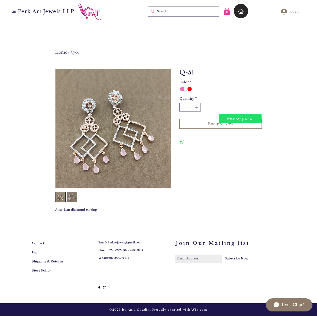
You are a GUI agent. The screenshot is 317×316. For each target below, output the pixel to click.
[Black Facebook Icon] (99, 288)
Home (61, 52)
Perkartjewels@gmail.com (125, 242)
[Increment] (197, 107)
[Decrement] (183, 107)
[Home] (241, 11)
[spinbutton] (190, 107)
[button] (14, 11)
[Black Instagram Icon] (105, 288)
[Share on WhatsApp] (182, 141)
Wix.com (199, 309)
